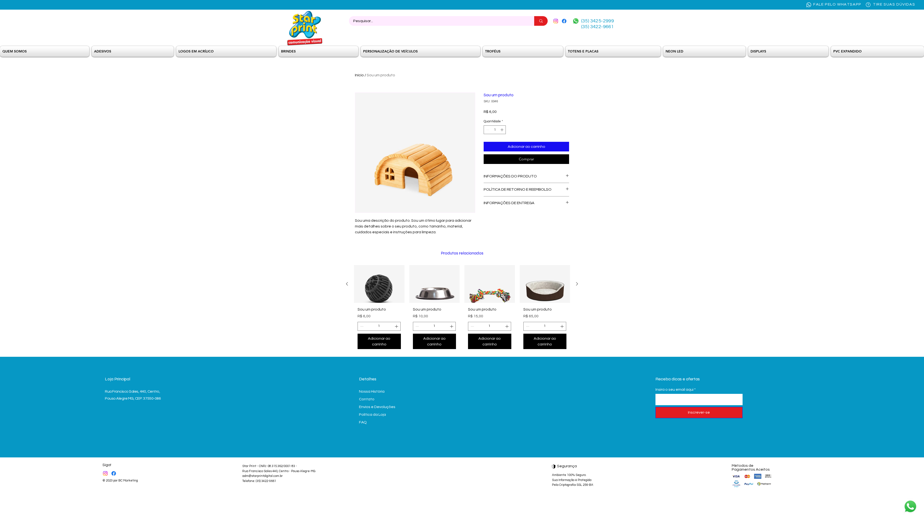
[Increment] (502, 130)
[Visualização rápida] (379, 284)
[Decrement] (487, 130)
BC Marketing (128, 480)
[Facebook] (564, 21)
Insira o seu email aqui (674, 389)
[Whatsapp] (576, 21)
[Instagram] (556, 21)
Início (359, 75)
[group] (462, 309)
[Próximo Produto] (577, 284)
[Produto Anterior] (347, 284)
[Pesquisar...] (541, 21)
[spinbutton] (495, 130)
